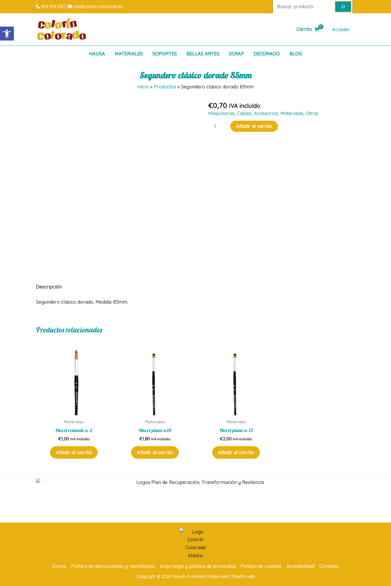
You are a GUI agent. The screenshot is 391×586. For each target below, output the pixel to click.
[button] (7, 33)
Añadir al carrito (254, 126)
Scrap (236, 54)
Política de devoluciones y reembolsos (113, 566)
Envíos (59, 566)
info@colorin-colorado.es (97, 6)
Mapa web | (220, 576)
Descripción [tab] (49, 287)
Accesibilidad (300, 566)
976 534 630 (52, 6)
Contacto (329, 566)
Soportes (164, 54)
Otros (312, 113)
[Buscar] (343, 6)
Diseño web (243, 576)
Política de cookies (261, 566)
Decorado (266, 54)
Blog (295, 54)
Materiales (129, 54)
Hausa (97, 54)
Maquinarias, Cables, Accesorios (243, 113)
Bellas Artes (202, 54)
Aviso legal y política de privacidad (198, 566)
